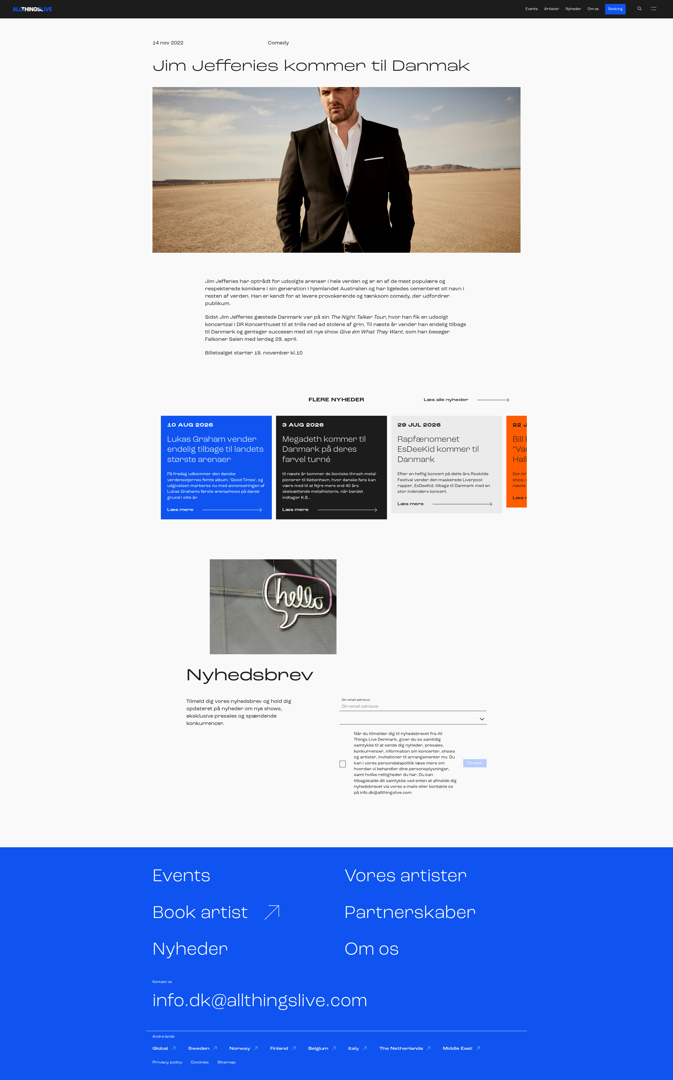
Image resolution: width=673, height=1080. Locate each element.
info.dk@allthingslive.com (259, 1001)
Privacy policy (167, 1062)
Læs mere (180, 510)
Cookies (200, 1062)
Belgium (318, 1049)
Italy (353, 1049)
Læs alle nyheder (446, 400)
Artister (551, 9)
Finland (279, 1049)
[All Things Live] (32, 9)
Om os (593, 9)
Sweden (198, 1049)
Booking (615, 9)
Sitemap (226, 1062)
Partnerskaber (410, 913)
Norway (240, 1049)
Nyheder (573, 9)
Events (532, 9)
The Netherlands (401, 1049)
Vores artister (405, 877)
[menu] (653, 8)
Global (160, 1049)
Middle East (457, 1049)
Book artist (200, 913)
